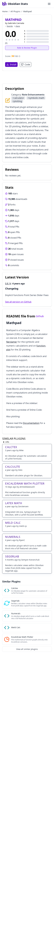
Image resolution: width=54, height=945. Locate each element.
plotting (17, 101)
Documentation (31, 423)
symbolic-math (35, 97)
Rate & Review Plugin (27, 47)
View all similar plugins (27, 649)
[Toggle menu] (49, 3)
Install (13, 64)
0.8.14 (8, 283)
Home (5, 11)
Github (40, 316)
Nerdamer (11, 341)
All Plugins (15, 11)
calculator (18, 97)
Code (27, 64)
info (7, 442)
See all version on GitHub (18, 301)
